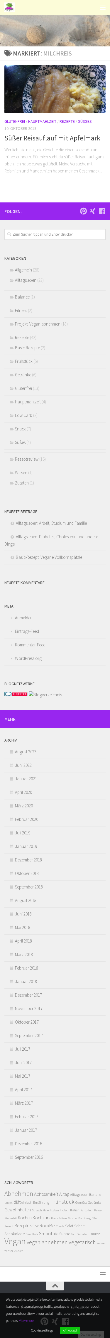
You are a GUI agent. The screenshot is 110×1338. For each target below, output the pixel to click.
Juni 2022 (23, 765)
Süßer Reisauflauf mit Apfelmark (52, 138)
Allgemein (23, 270)
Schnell (80, 1225)
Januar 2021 (26, 779)
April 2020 (23, 792)
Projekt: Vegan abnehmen (37, 324)
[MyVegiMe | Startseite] (11, 7)
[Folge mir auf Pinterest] (83, 210)
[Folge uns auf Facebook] (102, 210)
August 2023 (25, 751)
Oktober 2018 (27, 873)
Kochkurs (41, 1217)
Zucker (18, 1251)
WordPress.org (28, 658)
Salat (69, 1225)
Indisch (64, 1210)
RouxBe (47, 1225)
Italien (74, 1210)
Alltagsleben (25, 280)
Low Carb (23, 415)
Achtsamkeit (46, 1194)
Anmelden (24, 618)
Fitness (21, 310)
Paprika (72, 1218)
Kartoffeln (86, 1210)
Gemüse (81, 1202)
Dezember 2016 (28, 1143)
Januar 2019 (26, 846)
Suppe (64, 1233)
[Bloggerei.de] (16, 694)
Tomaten (82, 1234)
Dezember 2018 (28, 860)
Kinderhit (10, 1218)
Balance (22, 297)
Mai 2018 (22, 927)
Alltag (64, 1194)
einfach (26, 1202)
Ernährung (41, 1202)
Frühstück (24, 361)
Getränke (23, 375)
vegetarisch (82, 1242)
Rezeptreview (26, 459)
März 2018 (24, 954)
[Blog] (45, 694)
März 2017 (24, 1103)
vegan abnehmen (47, 1242)
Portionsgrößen (88, 1218)
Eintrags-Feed (27, 631)
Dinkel (8, 1203)
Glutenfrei (14, 121)
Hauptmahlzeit (42, 121)
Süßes (85, 121)
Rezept (8, 1226)
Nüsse (63, 1218)
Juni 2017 (23, 1062)
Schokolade (14, 1233)
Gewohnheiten (17, 1210)
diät (17, 1202)
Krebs (54, 1218)
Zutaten (22, 483)
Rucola (60, 1226)
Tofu (73, 1234)
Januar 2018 (26, 981)
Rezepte (67, 121)
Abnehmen (18, 1194)
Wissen (21, 472)
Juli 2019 (22, 833)
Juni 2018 (23, 914)
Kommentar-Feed (30, 645)
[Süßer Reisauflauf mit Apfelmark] (55, 89)
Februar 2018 (26, 968)
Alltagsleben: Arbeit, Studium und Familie (51, 523)
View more (26, 1320)
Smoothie (48, 1233)
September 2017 (29, 1035)
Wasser (101, 1243)
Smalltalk (32, 1234)
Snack (20, 429)
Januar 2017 (26, 1130)
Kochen (25, 1217)
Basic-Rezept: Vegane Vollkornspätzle (49, 557)
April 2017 (23, 1089)
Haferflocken (51, 1210)
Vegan (15, 1241)
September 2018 (29, 887)
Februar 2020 (26, 819)
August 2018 (25, 900)
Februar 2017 (26, 1116)
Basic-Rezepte (27, 348)
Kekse (97, 1210)
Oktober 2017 (27, 1022)
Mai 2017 (22, 1076)
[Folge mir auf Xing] (92, 210)
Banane (95, 1194)
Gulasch (37, 1210)
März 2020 (24, 806)
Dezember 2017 (28, 995)
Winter (8, 1251)
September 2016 (29, 1157)
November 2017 (29, 1008)
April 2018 (23, 941)
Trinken (94, 1234)
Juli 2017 (22, 1049)
